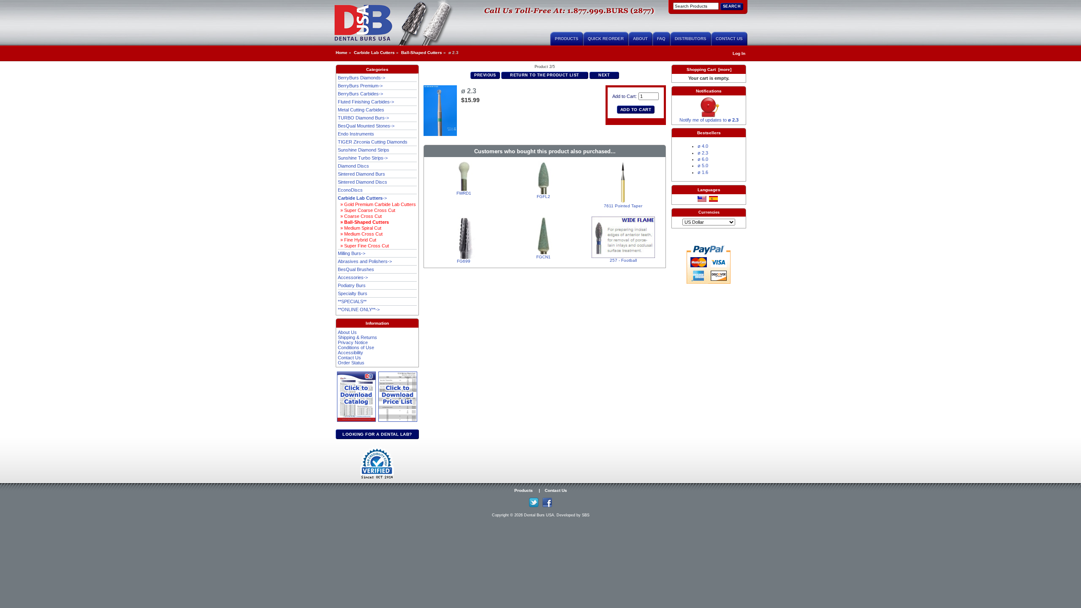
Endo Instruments (356, 133)
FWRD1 (463, 193)
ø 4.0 (703, 146)
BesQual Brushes (356, 269)
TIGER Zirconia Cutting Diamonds (372, 141)
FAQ (661, 38)
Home (342, 52)
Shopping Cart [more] (709, 69)
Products (567, 38)
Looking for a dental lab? (377, 434)
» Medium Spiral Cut (359, 228)
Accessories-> (353, 277)
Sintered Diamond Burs (361, 173)
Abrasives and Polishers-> (365, 261)
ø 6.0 (703, 159)
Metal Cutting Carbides (361, 109)
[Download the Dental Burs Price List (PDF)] (397, 420)
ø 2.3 (703, 152)
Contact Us (729, 38)
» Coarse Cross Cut (360, 216)
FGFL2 (543, 196)
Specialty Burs (352, 293)
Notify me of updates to (709, 119)
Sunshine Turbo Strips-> (363, 157)
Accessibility (350, 352)
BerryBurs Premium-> (360, 85)
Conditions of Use (356, 347)
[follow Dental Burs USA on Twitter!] (533, 505)
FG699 (463, 261)
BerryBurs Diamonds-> (361, 77)
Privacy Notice (353, 342)
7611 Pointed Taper (623, 206)
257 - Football (623, 260)
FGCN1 (543, 257)
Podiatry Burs (352, 285)
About (640, 38)
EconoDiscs (350, 190)
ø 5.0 (703, 165)
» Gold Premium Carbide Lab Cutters (377, 204)
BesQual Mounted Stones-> (366, 125)
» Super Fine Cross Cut (363, 245)
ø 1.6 (703, 172)
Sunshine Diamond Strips (363, 149)
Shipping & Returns (357, 337)
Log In (739, 53)
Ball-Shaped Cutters (421, 52)
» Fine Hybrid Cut (357, 239)
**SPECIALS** (352, 301)
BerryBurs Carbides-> (360, 93)
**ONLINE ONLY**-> (359, 309)
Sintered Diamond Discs (362, 182)
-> (362, 198)
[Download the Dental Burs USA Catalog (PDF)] (357, 420)
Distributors (690, 38)
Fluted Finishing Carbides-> (366, 101)
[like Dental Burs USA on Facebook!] (547, 505)
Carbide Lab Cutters (374, 52)
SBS (585, 515)
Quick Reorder (606, 38)
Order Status (351, 362)
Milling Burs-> (351, 253)
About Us (347, 332)
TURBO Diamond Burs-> (363, 117)
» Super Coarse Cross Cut (366, 210)
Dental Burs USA (539, 515)
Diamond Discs (353, 165)
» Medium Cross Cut (360, 233)
